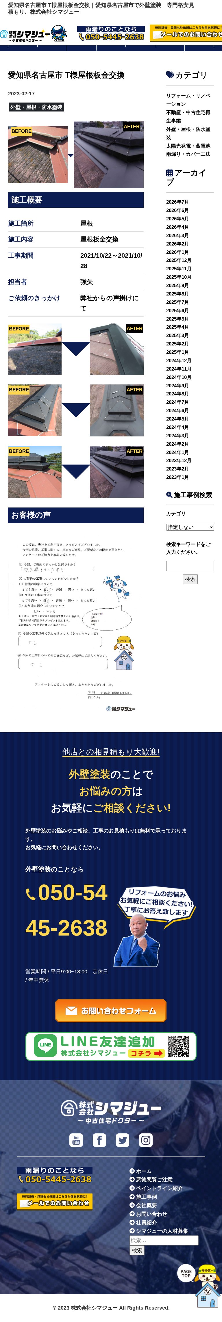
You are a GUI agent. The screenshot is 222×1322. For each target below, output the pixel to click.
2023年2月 (177, 469)
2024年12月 (179, 360)
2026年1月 (177, 252)
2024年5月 (177, 419)
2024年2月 (177, 444)
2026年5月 (177, 219)
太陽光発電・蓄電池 (188, 146)
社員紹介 (146, 1223)
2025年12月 (179, 260)
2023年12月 (179, 460)
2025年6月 (177, 310)
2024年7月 (177, 402)
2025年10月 (179, 277)
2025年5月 (177, 319)
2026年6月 (177, 210)
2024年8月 (177, 394)
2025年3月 (177, 335)
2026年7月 (177, 202)
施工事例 (146, 1197)
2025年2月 (177, 344)
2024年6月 (177, 410)
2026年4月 (177, 227)
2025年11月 (179, 269)
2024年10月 (179, 377)
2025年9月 (177, 285)
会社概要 (146, 1205)
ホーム (144, 1171)
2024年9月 (177, 385)
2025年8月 (177, 294)
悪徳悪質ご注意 (154, 1179)
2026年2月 (177, 244)
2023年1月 (177, 477)
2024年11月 (179, 369)
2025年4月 (177, 327)
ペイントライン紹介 (159, 1188)
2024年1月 (177, 452)
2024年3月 (177, 435)
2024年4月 (177, 427)
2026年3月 (177, 235)
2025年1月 (177, 352)
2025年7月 (177, 302)
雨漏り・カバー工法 (188, 154)
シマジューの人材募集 (162, 1231)
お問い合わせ (151, 1214)
